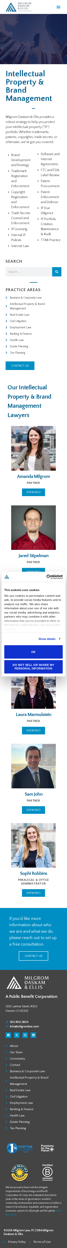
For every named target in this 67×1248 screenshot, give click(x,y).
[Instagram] (25, 1035)
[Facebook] (8, 1035)
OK (33, 651)
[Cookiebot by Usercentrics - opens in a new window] (47, 576)
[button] (58, 7)
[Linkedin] (33, 1035)
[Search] (56, 271)
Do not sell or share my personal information (33, 666)
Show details (47, 638)
